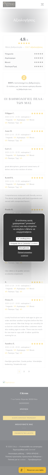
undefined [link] (24, 255)
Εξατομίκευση (24, 248)
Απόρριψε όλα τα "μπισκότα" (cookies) (24, 243)
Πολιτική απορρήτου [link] (25, 252)
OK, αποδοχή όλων (24, 239)
